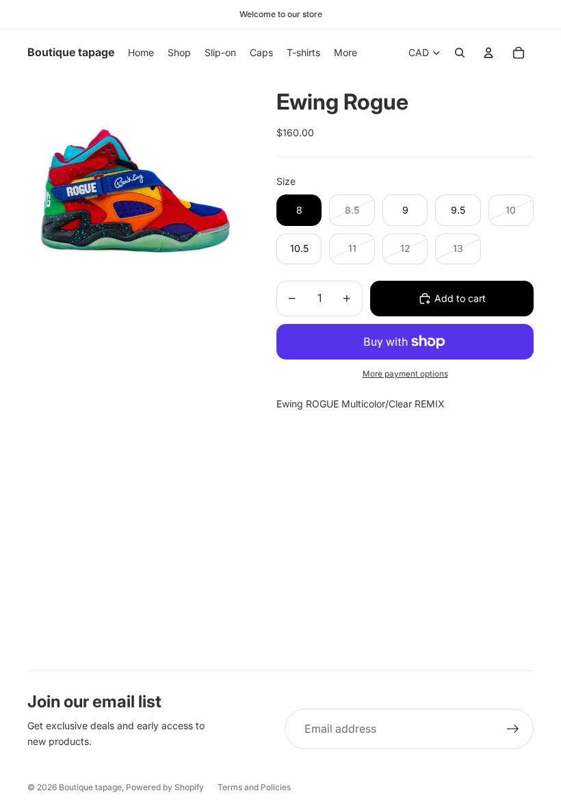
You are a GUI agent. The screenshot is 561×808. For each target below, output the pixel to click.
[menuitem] (345, 52)
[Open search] (460, 53)
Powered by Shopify (165, 787)
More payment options (405, 374)
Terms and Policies (254, 787)
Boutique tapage (90, 787)
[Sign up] (513, 729)
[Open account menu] (488, 53)
